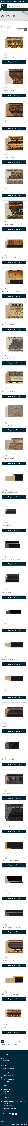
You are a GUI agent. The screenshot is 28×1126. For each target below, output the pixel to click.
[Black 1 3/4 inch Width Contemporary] (14, 544)
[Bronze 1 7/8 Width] (14, 1013)
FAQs (4, 1065)
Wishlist (5, 1094)
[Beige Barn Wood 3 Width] (14, 444)
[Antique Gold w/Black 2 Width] (14, 243)
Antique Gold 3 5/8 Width (8, 191)
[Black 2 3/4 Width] (14, 778)
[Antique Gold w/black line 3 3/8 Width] (14, 276)
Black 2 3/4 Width (6, 793)
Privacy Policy (6, 1082)
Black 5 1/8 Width (6, 826)
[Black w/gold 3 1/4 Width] (14, 946)
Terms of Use (23, 1124)
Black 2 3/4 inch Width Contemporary (11, 760)
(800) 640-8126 (7, 1106)
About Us (5, 1058)
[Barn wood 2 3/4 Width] (14, 410)
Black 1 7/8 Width (6, 592)
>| (22, 1041)
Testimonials (6, 1060)
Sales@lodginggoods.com (10, 1108)
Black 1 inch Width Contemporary (10, 626)
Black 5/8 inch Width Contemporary (11, 893)
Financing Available (8, 1072)
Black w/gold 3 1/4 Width (8, 960)
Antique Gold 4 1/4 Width (8, 224)
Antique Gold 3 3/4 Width (8, 90)
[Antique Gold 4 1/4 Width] (14, 210)
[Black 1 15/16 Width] (14, 511)
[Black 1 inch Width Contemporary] (14, 611)
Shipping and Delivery (8, 1075)
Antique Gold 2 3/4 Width (8, 57)
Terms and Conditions (8, 1079)
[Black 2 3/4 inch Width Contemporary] (14, 745)
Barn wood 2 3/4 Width (7, 425)
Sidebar (21, 29)
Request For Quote (14, 62)
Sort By (3, 27)
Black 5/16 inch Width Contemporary (11, 860)
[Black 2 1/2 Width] (14, 712)
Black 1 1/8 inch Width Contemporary (11, 492)
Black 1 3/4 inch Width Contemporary (11, 559)
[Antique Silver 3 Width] (14, 377)
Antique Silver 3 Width (7, 391)
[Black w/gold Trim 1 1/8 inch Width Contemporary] (14, 979)
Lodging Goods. (9, 1122)
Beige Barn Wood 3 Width (8, 458)
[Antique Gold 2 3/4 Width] (14, 42)
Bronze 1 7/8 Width (6, 1027)
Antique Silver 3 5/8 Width (8, 324)
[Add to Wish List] (6, 55)
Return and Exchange (8, 1077)
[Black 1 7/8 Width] (14, 578)
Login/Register (6, 1089)
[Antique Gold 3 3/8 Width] (14, 109)
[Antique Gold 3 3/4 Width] (14, 76)
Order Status (6, 1091)
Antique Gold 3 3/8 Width (8, 124)
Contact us (5, 1063)
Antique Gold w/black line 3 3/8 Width (11, 291)
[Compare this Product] (3, 55)
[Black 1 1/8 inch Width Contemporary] (14, 477)
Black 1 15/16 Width (7, 525)
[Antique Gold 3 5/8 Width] (14, 176)
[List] (25, 29)
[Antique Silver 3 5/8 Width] (14, 310)
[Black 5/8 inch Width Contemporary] (14, 879)
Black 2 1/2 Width (6, 726)
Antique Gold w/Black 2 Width (9, 258)
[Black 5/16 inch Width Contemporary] (14, 845)
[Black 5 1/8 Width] (14, 812)
